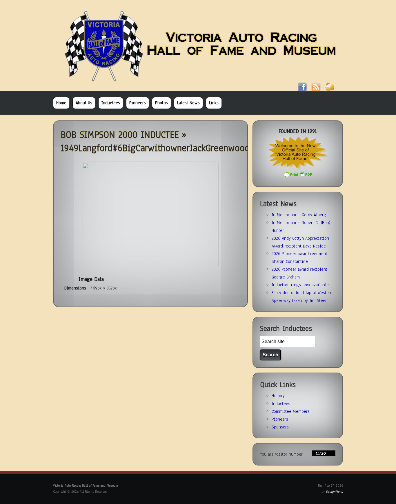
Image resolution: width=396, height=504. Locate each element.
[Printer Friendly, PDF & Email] (297, 176)
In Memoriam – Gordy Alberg (299, 215)
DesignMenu (334, 492)
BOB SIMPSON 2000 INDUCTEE (120, 134)
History (278, 396)
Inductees (110, 103)
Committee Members (291, 411)
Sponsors (280, 427)
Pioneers (137, 103)
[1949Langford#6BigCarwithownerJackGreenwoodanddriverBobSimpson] (150, 265)
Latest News (188, 103)
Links (214, 103)
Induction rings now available (300, 285)
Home (61, 103)
